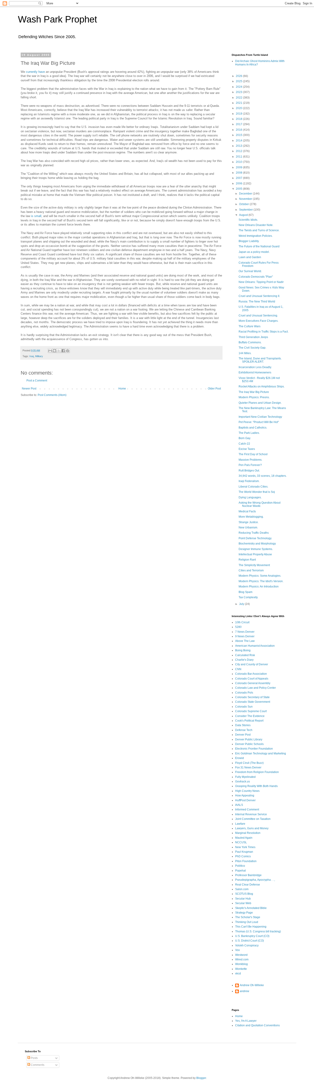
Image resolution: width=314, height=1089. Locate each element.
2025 (239, 81)
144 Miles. (245, 353)
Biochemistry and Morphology (257, 543)
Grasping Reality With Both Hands (256, 786)
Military (39, 356)
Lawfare (240, 823)
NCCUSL (241, 842)
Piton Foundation (246, 861)
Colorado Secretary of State (252, 697)
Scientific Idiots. (248, 219)
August (243, 215)
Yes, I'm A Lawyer (246, 1020)
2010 (239, 162)
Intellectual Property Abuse (255, 554)
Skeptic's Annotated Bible (251, 908)
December (246, 193)
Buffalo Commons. (250, 342)
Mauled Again (243, 837)
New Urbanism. (248, 527)
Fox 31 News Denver (248, 767)
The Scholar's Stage (247, 917)
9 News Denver (244, 636)
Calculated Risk (245, 655)
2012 (239, 151)
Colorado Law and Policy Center (255, 687)
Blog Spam (245, 592)
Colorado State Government (252, 701)
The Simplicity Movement (254, 565)
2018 (239, 119)
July (242, 604)
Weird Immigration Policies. (256, 235)
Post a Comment (36, 380)
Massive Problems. (250, 459)
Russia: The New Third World (257, 301)
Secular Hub (243, 898)
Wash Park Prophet (57, 19)
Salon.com (241, 889)
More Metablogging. (251, 516)
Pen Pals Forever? (250, 465)
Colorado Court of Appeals (251, 678)
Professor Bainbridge (248, 875)
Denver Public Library (248, 739)
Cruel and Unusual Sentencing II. (259, 296)
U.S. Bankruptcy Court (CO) (252, 936)
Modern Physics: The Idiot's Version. (261, 581)
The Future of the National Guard (259, 246)
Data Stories (243, 725)
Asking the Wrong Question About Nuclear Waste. (259, 504)
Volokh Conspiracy (247, 945)
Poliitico (240, 865)
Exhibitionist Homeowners (255, 372)
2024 (239, 86)
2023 (239, 92)
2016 (239, 129)
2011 (239, 156)
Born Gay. (245, 438)
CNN (238, 669)
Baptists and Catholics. (253, 427)
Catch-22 (244, 443)
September (246, 209)
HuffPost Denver (245, 800)
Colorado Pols (244, 692)
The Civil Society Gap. (252, 347)
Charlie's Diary (244, 659)
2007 (239, 178)
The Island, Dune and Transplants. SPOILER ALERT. (260, 360)
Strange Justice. (249, 522)
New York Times (245, 847)
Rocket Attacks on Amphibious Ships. (262, 386)
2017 (239, 124)
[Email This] (50, 350)
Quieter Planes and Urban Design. (260, 402)
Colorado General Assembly (252, 683)
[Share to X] (59, 350)
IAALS (239, 805)
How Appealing (244, 795)
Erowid (239, 758)
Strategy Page (244, 912)
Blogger (201, 1078)
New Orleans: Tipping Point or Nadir (261, 282)
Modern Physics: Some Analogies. (260, 575)
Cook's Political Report (249, 720)
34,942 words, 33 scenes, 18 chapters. (263, 475)
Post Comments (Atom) (52, 395)
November (246, 198)
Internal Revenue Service (251, 814)
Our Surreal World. (250, 271)
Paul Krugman (244, 851)
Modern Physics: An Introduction (259, 586)
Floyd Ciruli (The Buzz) (249, 763)
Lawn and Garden (250, 257)
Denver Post (243, 734)
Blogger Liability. (249, 241)
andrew (244, 991)
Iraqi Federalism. (249, 481)
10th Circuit (242, 622)
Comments (37, 1064)
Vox (237, 950)
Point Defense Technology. (255, 538)
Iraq (31, 356)
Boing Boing (243, 650)
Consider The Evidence (250, 716)
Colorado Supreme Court (251, 711)
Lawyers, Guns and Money (251, 828)
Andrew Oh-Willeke (252, 985)
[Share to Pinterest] (67, 350)
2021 (239, 102)
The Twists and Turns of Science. (259, 230)
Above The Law (245, 641)
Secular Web (243, 903)
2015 (239, 135)
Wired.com (241, 959)
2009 (239, 167)
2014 (239, 140)
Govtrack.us (242, 781)
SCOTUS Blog (244, 893)
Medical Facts (247, 511)
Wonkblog (241, 964)
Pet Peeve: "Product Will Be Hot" (259, 422)
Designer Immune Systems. (256, 549)
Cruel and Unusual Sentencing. (258, 315)
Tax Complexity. (248, 597)
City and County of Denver (251, 664)
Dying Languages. (250, 497)
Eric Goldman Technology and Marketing (260, 753)
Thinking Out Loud (246, 922)
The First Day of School (253, 454)
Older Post (214, 388)
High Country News (247, 791)
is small (36, 216)
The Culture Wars (249, 326)
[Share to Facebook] (63, 350)
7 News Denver (244, 631)
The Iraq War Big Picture (254, 392)
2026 (239, 76)
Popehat (240, 870)
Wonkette (241, 969)
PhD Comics (243, 856)
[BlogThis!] (54, 350)
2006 (239, 183)
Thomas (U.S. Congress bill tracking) (258, 931)
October (244, 204)
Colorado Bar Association (251, 673)
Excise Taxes (247, 449)
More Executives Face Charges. (258, 320)
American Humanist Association (255, 645)
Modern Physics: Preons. (254, 397)
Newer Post (29, 388)
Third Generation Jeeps (253, 337)
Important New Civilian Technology (260, 416)
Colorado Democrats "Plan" (256, 276)
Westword (241, 954)
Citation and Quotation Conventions (257, 1025)
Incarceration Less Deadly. (255, 367)
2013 (239, 145)
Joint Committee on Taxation (253, 819)
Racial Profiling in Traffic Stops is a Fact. (263, 331)
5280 (238, 627)
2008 (239, 172)
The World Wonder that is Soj (257, 492)
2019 (239, 113)
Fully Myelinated (245, 777)
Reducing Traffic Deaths (254, 532)
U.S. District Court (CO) (249, 940)
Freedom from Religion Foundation (257, 772)
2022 (239, 97)
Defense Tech (243, 730)
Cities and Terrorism (251, 570)
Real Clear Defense (247, 884)
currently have (35, 71)
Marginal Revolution (247, 833)
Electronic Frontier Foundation (254, 748)
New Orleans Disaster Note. (256, 225)
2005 (239, 188)
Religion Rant (247, 559)
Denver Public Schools (249, 744)
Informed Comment (247, 809)
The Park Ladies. (249, 432)
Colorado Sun (244, 706)
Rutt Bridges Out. (249, 470)
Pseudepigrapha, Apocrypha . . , (255, 879)
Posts (34, 1058)
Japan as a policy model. (254, 252)
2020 (239, 108)
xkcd (238, 973)
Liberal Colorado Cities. (253, 486)
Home (122, 388)
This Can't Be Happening (250, 926)
